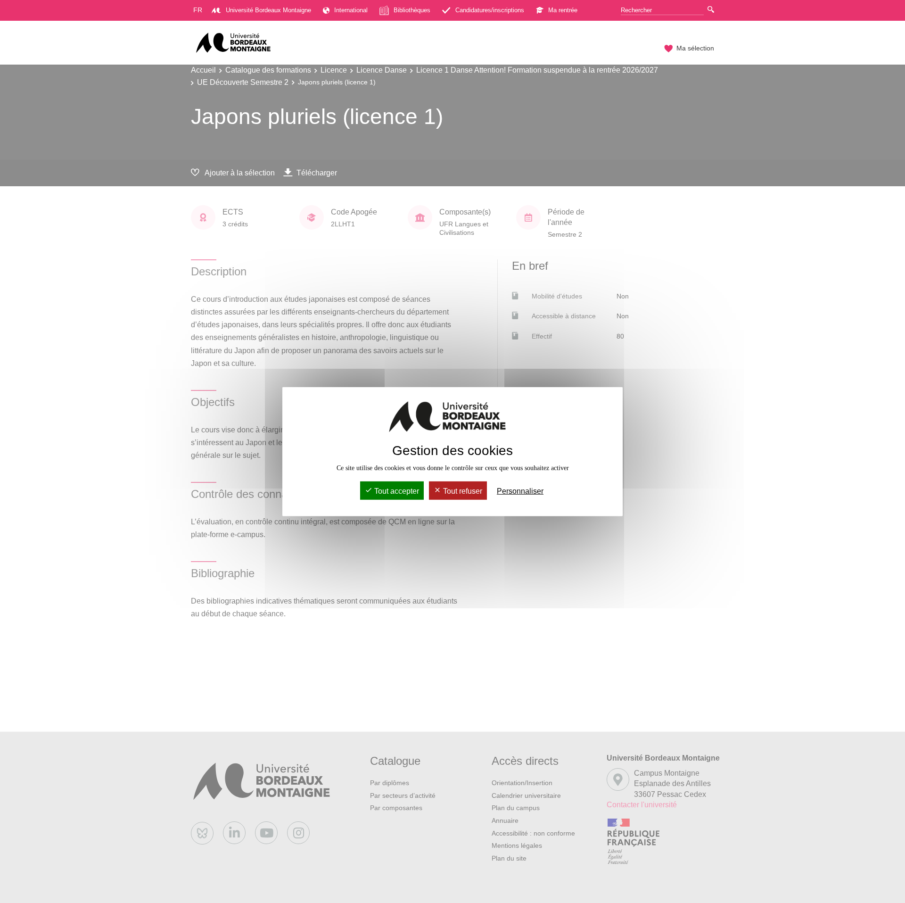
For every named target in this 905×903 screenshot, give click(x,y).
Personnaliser (520, 491)
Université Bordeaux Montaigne (268, 10)
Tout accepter (395, 491)
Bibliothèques (412, 10)
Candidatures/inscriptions (489, 10)
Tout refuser (461, 491)
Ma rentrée (562, 10)
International (351, 10)
